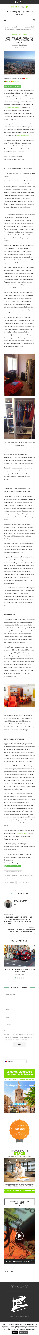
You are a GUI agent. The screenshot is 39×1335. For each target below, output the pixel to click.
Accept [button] (15, 1332)
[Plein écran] (32, 1261)
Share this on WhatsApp (13, 86)
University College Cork (12, 107)
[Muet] (29, 1261)
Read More (23, 1332)
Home (6, 27)
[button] (19, 1236)
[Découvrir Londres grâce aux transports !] (19, 956)
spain (25, 879)
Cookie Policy (8, 1271)
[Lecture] (7, 1261)
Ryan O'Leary (23, 45)
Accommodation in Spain (13, 872)
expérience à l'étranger (12, 879)
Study (25, 35)
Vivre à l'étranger (23, 882)
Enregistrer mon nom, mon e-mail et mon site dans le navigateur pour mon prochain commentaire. (19, 1037)
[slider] (17, 1261)
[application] (19, 1235)
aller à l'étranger (11, 875)
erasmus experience (26, 875)
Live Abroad (16, 27)
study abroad (9, 882)
